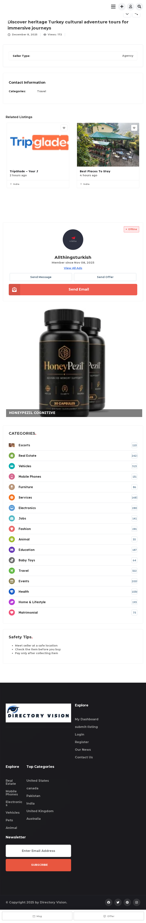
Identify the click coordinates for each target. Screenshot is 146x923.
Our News (83, 749)
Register (82, 742)
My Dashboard (86, 719)
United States (37, 780)
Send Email (79, 289)
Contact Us (84, 757)
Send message (41, 277)
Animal (11, 828)
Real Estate (11, 782)
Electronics (14, 803)
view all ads (73, 268)
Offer (110, 916)
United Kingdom (40, 811)
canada (32, 788)
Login (79, 734)
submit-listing (86, 727)
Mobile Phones (12, 793)
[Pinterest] (127, 902)
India (30, 803)
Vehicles (13, 812)
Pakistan (33, 796)
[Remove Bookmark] (127, 13)
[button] (138, 21)
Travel (41, 91)
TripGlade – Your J (24, 171)
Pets (9, 820)
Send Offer (105, 277)
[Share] (136, 13)
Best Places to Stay (95, 171)
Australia (33, 819)
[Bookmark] (64, 128)
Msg (39, 916)
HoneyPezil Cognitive (27, 413)
